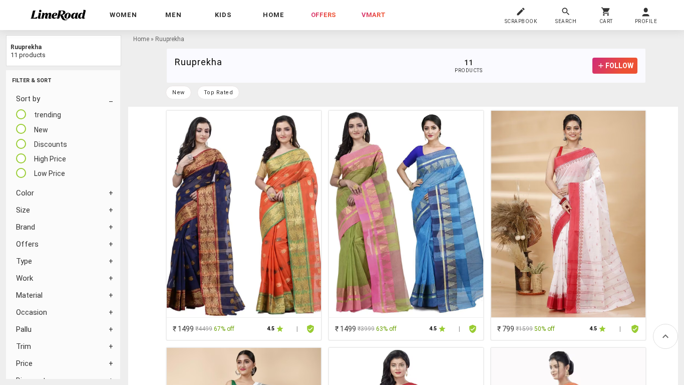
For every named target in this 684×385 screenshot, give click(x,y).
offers (323, 15)
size (23, 210)
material (29, 295)
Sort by (28, 98)
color (25, 193)
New (178, 92)
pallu (24, 329)
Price (24, 363)
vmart (374, 15)
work (24, 278)
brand (25, 227)
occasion (31, 312)
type (24, 261)
